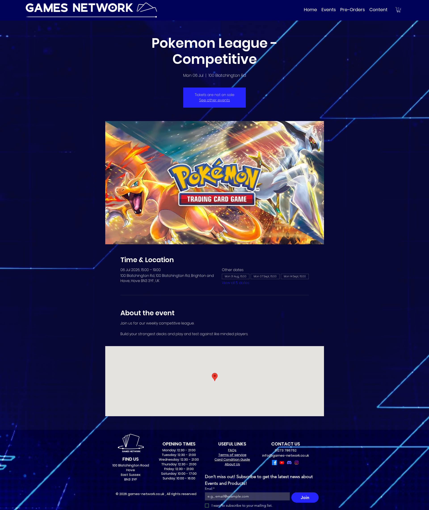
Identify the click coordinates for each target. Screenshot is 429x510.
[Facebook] (274, 462)
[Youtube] (281, 462)
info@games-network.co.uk (285, 455)
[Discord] (289, 462)
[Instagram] (296, 462)
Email (209, 489)
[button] (398, 10)
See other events (214, 100)
